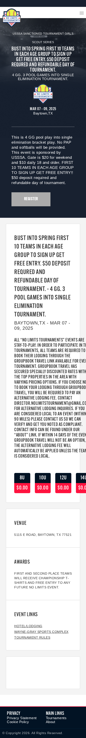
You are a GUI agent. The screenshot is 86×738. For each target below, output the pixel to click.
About (50, 722)
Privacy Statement (22, 718)
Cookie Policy (18, 722)
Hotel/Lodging (28, 626)
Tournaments (56, 718)
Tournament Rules (32, 637)
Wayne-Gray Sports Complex (41, 632)
